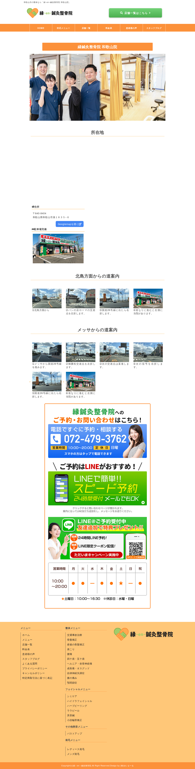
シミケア (72, 696)
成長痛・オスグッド (78, 668)
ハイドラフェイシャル (79, 701)
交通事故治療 (74, 634)
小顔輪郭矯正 (74, 720)
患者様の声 (131, 28)
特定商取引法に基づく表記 (37, 677)
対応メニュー (63, 28)
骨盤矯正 (72, 639)
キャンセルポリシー (33, 673)
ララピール (73, 710)
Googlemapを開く (68, 224)
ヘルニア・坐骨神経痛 (79, 663)
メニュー (27, 639)
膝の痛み (72, 677)
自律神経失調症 (76, 673)
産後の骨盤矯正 (76, 644)
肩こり (71, 649)
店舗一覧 (86, 28)
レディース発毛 (76, 749)
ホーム (26, 634)
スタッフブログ (154, 28)
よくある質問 (29, 663)
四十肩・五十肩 (76, 658)
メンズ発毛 (73, 753)
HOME (40, 28)
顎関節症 (72, 682)
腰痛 (69, 654)
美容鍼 (71, 715)
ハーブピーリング (77, 705)
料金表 (109, 28)
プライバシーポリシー (34, 668)
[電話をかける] (97, 456)
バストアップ (74, 733)
